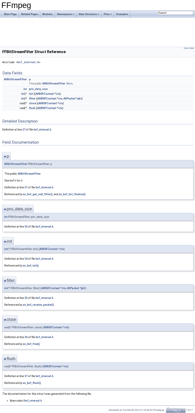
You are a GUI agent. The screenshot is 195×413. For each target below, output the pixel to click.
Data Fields (189, 48)
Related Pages (29, 14)
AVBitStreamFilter (15, 79)
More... (70, 83)
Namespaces (64, 14)
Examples (122, 14)
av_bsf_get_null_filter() (38, 194)
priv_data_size (38, 89)
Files (106, 14)
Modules (47, 14)
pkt (80, 98)
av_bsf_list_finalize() (72, 194)
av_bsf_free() (31, 343)
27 (24, 129)
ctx (58, 93)
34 (26, 258)
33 (26, 226)
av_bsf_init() (31, 265)
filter (32, 98)
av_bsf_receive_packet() (38, 304)
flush (32, 108)
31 (26, 187)
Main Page (10, 14)
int (25, 89)
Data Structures (88, 14)
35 (26, 297)
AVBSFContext (45, 93)
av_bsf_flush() (32, 382)
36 (26, 337)
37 (26, 376)
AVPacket (69, 98)
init (31, 93)
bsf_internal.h (28, 62)
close (32, 103)
